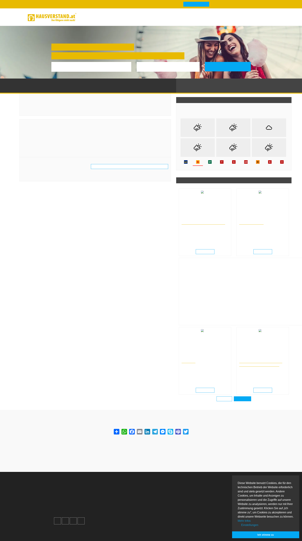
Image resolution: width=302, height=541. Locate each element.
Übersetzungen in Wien (193, 358)
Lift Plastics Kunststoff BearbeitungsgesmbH (60, 124)
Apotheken (164, 494)
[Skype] (170, 431)
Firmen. (60, 534)
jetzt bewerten (33, 175)
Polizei (161, 506)
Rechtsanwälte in (190, 219)
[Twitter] (186, 431)
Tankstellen (164, 511)
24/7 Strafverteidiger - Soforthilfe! (203, 222)
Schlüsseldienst (217, 490)
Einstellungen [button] (249, 525)
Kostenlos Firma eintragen (74, 506)
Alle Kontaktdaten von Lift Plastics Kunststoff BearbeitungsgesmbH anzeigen (130, 167)
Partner (112, 511)
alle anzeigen (242, 399)
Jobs (110, 490)
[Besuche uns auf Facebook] (57, 520)
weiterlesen (206, 252)
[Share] (116, 431)
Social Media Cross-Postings (76, 502)
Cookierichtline (116, 502)
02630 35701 (33, 141)
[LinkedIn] (147, 431)
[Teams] (178, 431)
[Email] (139, 431)
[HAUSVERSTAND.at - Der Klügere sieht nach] (52, 17)
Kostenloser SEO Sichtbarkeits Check (256, 18)
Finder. (73, 534)
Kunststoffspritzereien (66, 82)
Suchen (230, 66)
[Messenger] (163, 431)
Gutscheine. (89, 534)
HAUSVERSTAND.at (30, 82)
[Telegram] (155, 431)
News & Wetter (108, 17)
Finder (130, 17)
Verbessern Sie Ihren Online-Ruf (78, 498)
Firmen (47, 82)
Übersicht (213, 485)
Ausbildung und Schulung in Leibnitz (256, 219)
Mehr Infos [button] (244, 520)
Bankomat (163, 498)
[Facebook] (132, 431)
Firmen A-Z (164, 490)
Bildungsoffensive (251, 222)
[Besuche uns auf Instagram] (65, 520)
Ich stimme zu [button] (265, 534)
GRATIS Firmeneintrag (196, 4)
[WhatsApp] (124, 431)
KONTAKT (188, 361)
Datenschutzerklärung (121, 498)
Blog (87, 17)
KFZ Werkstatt (216, 502)
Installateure (214, 498)
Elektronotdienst (217, 494)
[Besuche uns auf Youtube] (73, 520)
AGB (110, 506)
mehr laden (224, 399)
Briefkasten (164, 502)
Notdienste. (110, 534)
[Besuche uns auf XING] (81, 520)
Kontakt (112, 485)
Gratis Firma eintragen (226, 18)
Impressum (114, 494)
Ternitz (84, 82)
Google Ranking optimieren (75, 494)
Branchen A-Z (165, 485)
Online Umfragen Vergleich (224, 512)
